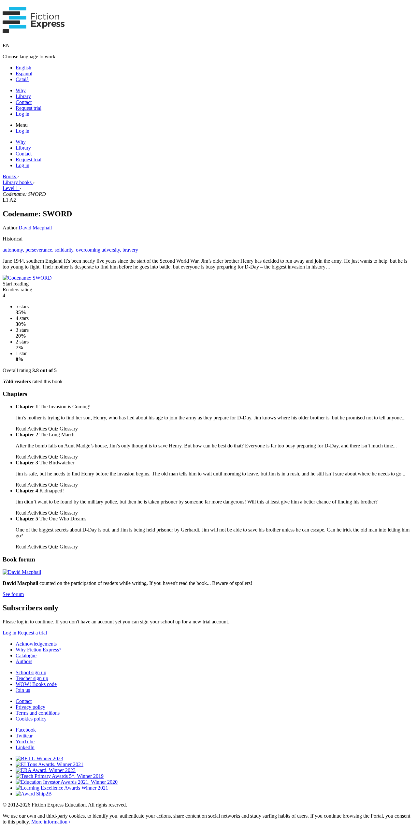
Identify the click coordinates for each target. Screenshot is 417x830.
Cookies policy (31, 718)
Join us (23, 690)
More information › (50, 821)
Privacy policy (30, 707)
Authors (24, 661)
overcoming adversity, (99, 250)
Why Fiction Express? (38, 649)
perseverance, (40, 250)
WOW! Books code (36, 684)
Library (23, 96)
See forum (13, 594)
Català (22, 79)
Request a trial (32, 632)
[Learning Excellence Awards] (62, 788)
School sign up (31, 672)
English (23, 67)
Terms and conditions (38, 713)
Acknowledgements (36, 644)
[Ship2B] (34, 793)
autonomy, (14, 250)
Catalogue (26, 655)
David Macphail (35, 227)
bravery (130, 250)
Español (24, 73)
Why (21, 90)
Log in (22, 114)
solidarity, (65, 250)
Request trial (28, 108)
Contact (24, 102)
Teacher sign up (32, 678)
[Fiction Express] (34, 29)
